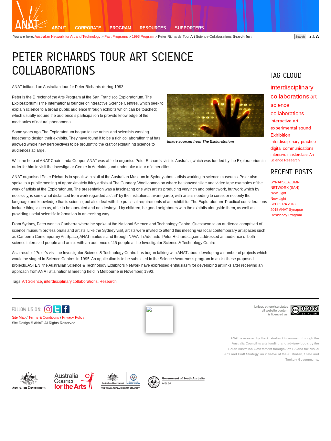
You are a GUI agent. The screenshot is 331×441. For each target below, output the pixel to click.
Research (108, 281)
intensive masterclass (289, 154)
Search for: (242, 36)
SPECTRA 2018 (283, 204)
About (59, 28)
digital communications (292, 148)
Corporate (88, 28)
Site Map (19, 317)
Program (120, 28)
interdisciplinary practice (293, 141)
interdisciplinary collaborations (71, 281)
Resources (153, 28)
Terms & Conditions (43, 317)
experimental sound (291, 127)
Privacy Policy (72, 317)
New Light (278, 193)
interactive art (284, 120)
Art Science (32, 281)
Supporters (189, 28)
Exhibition (280, 135)
